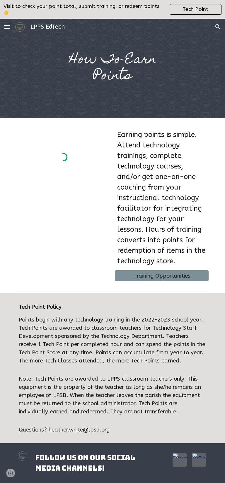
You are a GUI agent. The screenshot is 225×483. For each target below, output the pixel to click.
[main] (112, 68)
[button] (7, 27)
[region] (112, 9)
